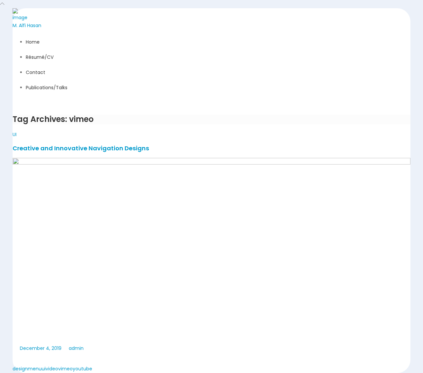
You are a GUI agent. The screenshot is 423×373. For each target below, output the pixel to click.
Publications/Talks (46, 87)
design (20, 368)
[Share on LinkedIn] (43, 358)
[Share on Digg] (55, 358)
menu (35, 368)
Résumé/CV (40, 57)
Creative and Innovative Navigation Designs (81, 148)
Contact (35, 72)
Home (33, 42)
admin (75, 348)
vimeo (65, 368)
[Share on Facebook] (19, 358)
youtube (82, 368)
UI (15, 134)
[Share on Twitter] (31, 358)
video (52, 368)
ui (44, 368)
